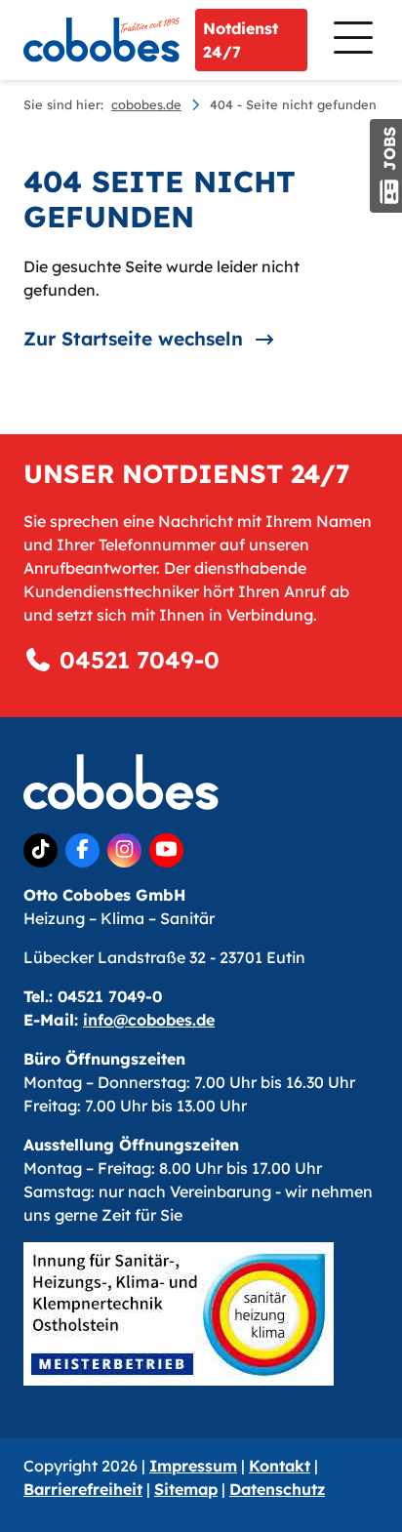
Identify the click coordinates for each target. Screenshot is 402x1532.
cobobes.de (146, 104)
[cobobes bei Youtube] (166, 850)
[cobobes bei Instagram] (124, 850)
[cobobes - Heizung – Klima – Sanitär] (101, 40)
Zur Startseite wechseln (133, 338)
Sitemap (186, 1489)
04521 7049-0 (136, 659)
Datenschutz (277, 1489)
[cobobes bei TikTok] (40, 850)
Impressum (193, 1465)
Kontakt (279, 1465)
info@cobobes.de (149, 1019)
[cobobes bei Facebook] (82, 850)
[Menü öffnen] (351, 39)
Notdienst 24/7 (240, 40)
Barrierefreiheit (82, 1489)
